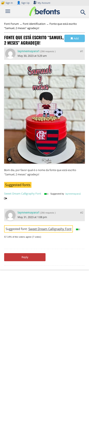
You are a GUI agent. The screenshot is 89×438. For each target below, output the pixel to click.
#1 (81, 51)
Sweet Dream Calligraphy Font (22, 193)
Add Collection (75, 39)
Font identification (34, 24)
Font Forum (11, 24)
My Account (44, 2)
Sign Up (23, 2)
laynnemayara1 (29, 51)
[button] (83, 13)
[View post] (5, 198)
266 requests (47, 51)
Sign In (7, 2)
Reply (25, 257)
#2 (81, 212)
